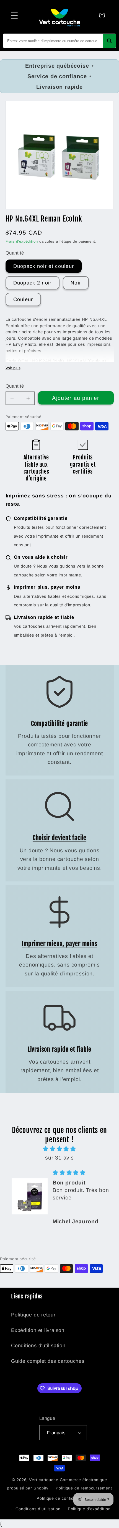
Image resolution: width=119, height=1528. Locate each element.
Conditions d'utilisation (38, 1345)
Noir (76, 283)
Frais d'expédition (22, 241)
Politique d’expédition (89, 1509)
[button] (14, 15)
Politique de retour (33, 1315)
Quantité (15, 386)
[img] (59, 1148)
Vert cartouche (43, 1480)
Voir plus (13, 368)
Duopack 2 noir (32, 283)
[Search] (109, 41)
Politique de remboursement (84, 1488)
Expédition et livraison (37, 1330)
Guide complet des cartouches (47, 1361)
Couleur (23, 299)
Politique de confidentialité (63, 1498)
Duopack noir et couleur (43, 266)
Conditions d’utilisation (38, 1509)
